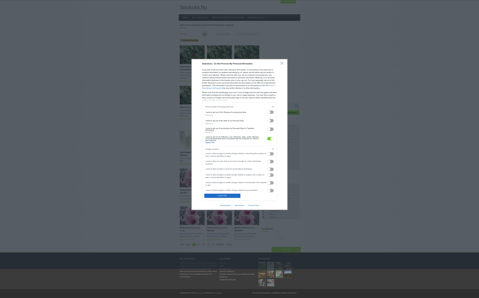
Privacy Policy (253, 205)
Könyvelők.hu (217, 293)
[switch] (270, 112)
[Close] (282, 64)
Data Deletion (225, 205)
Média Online (199, 293)
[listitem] (239, 106)
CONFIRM (222, 196)
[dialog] (239, 134)
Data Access (239, 205)
